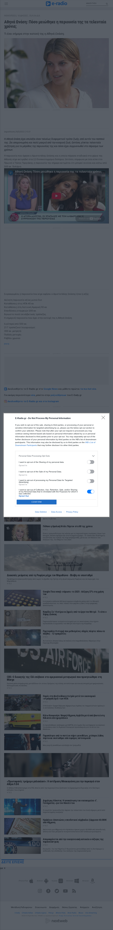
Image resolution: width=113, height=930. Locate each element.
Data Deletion (41, 512)
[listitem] (56, 456)
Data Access (56, 512)
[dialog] (56, 465)
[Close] (104, 418)
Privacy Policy (72, 512)
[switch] (90, 462)
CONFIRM (37, 502)
